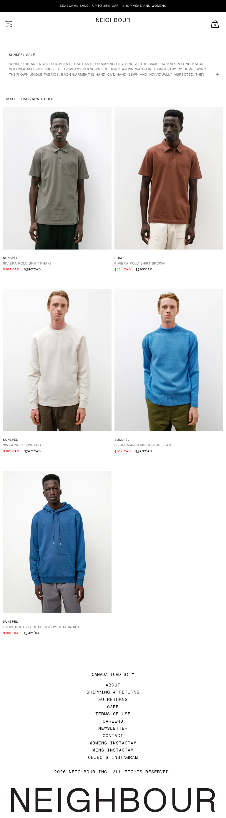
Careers (113, 721)
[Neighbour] (113, 20)
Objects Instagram (113, 757)
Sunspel (10, 258)
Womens (159, 5)
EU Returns (113, 699)
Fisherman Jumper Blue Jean (142, 445)
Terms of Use (113, 713)
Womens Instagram (113, 742)
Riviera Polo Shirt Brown (139, 263)
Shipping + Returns (113, 691)
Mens (137, 5)
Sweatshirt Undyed (22, 445)
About (113, 684)
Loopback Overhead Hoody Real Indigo (42, 627)
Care (113, 706)
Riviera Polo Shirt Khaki (27, 263)
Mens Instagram (113, 749)
